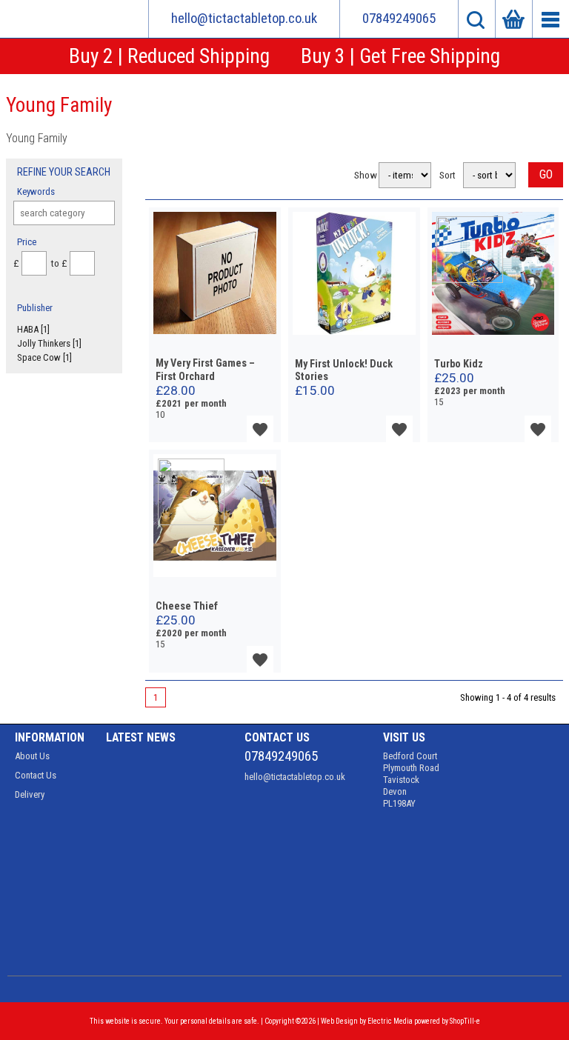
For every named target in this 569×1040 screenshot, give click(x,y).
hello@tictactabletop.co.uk (244, 18)
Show (362, 175)
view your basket (513, 19)
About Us (32, 755)
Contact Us (35, 775)
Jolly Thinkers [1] (49, 343)
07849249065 (399, 18)
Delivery (29, 794)
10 (160, 414)
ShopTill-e (465, 1021)
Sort (447, 175)
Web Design (339, 1021)
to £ (58, 263)
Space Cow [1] (44, 357)
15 (438, 401)
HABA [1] (33, 329)
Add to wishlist (260, 429)
